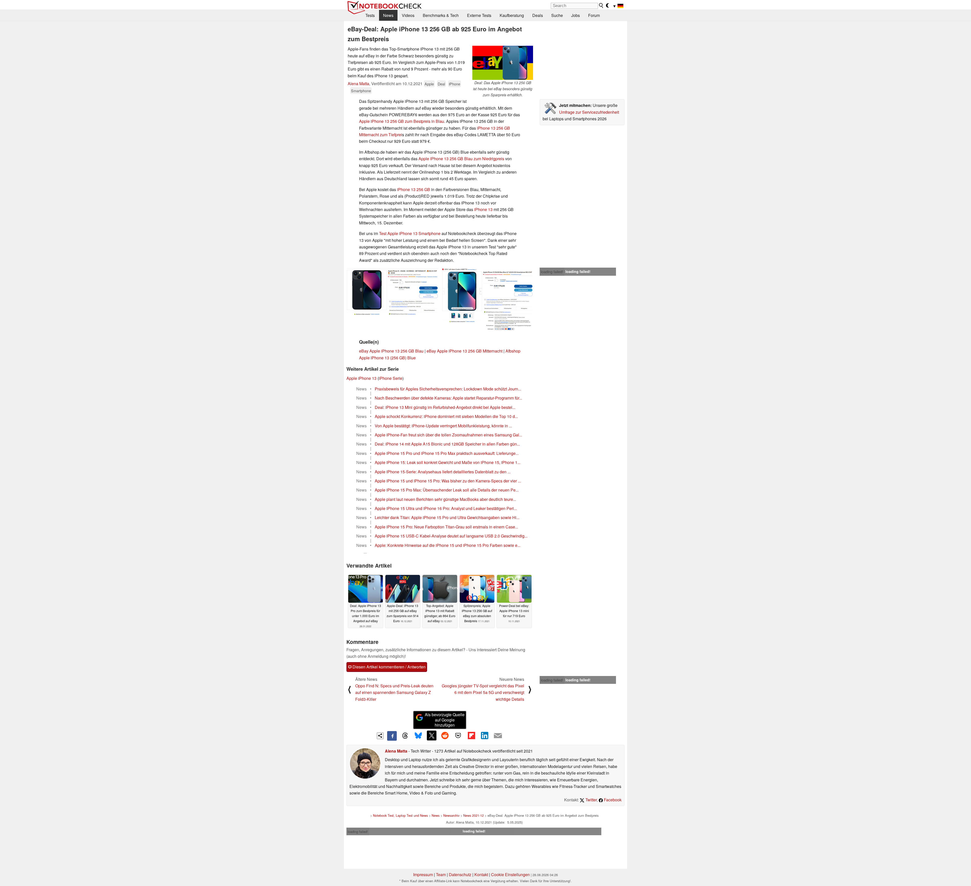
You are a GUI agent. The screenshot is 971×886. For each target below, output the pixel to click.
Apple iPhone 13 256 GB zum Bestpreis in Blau (401, 121)
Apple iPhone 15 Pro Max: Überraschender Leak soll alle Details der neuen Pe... (447, 490)
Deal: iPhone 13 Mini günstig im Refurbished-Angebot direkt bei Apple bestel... (445, 407)
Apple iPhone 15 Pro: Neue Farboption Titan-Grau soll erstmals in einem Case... (446, 527)
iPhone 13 (483, 209)
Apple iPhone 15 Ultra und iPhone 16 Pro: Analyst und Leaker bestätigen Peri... (446, 508)
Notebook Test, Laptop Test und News (400, 815)
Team (441, 874)
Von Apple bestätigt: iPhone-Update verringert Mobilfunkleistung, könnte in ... (443, 426)
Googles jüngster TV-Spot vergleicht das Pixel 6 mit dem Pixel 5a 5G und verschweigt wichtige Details (483, 692)
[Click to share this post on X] (431, 735)
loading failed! (552, 271)
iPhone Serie (390, 378)
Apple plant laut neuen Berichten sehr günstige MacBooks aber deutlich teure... (445, 499)
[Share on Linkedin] (484, 735)
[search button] (601, 5)
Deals (537, 15)
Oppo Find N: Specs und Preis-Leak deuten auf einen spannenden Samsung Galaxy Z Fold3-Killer (394, 692)
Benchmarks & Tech (441, 15)
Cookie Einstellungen (510, 874)
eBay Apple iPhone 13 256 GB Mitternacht (464, 351)
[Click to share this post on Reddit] (445, 735)
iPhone (454, 83)
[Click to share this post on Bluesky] (418, 736)
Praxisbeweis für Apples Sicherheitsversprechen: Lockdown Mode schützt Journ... (448, 389)
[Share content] (380, 735)
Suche (557, 15)
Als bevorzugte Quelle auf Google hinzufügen (445, 720)
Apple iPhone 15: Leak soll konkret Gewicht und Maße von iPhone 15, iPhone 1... (447, 462)
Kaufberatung (512, 15)
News (388, 15)
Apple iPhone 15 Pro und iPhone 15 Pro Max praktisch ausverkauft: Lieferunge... (447, 453)
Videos (408, 15)
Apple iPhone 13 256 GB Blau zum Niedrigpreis (461, 158)
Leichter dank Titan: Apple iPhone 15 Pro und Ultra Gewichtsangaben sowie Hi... (447, 517)
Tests (370, 15)
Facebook (612, 800)
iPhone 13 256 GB (413, 189)
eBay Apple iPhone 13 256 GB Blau (391, 351)
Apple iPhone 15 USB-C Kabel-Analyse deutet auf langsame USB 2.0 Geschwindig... (451, 536)
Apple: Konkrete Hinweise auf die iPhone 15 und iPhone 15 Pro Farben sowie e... (447, 545)
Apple (429, 83)
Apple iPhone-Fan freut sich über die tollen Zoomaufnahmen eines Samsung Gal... (448, 435)
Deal (441, 83)
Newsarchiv (451, 815)
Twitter (590, 800)
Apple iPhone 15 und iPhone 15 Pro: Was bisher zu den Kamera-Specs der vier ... (448, 481)
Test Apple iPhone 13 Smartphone (409, 233)
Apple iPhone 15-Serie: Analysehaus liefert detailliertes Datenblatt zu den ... (443, 472)
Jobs (575, 15)
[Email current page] (498, 736)
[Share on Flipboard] (471, 735)
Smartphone (361, 90)
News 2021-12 (473, 815)
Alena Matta (358, 83)
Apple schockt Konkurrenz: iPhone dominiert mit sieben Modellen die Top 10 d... (446, 416)
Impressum (423, 874)
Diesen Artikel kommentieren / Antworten (388, 667)
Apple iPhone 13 (361, 378)
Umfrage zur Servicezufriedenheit (589, 112)
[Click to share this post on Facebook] (392, 736)
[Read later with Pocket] (458, 735)
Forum (594, 15)
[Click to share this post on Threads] (405, 736)
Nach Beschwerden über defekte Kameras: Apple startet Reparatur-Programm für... (448, 398)
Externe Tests (479, 15)
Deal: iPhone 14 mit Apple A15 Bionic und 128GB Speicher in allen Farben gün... (447, 444)
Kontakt (481, 874)
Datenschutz (460, 874)
